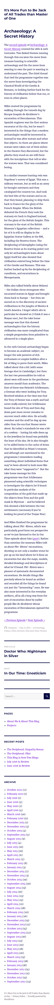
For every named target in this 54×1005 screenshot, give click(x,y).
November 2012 (16, 973)
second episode (18, 44)
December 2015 (15, 822)
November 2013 (16, 924)
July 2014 (12, 891)
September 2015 (16, 834)
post (35, 538)
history (7, 631)
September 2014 (16, 883)
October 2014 (14, 879)
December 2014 (15, 871)
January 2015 (14, 867)
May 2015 (12, 851)
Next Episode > (36, 620)
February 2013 (15, 961)
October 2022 (14, 789)
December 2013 (15, 920)
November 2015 (16, 826)
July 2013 (12, 940)
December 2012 (15, 969)
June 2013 (12, 944)
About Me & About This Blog (23, 721)
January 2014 (14, 916)
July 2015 (12, 842)
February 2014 (15, 912)
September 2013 (16, 932)
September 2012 (16, 981)
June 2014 (12, 895)
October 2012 (14, 977)
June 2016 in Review (18, 765)
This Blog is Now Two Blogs (22, 757)
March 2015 (13, 859)
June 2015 (12, 846)
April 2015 (12, 855)
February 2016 (15, 818)
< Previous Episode (15, 620)
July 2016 (12, 797)
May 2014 (12, 899)
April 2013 (12, 953)
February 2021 (15, 793)
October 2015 (14, 830)
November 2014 (16, 875)
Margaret (12, 628)
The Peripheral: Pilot (19, 753)
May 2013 (12, 948)
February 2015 (15, 863)
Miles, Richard (17, 631)
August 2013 (14, 936)
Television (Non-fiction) (36, 631)
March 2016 (13, 814)
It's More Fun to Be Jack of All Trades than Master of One (26, 14)
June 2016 (12, 802)
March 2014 (13, 908)
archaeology (39, 628)
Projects (11, 725)
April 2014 (12, 904)
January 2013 (14, 965)
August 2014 (14, 887)
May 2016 (12, 806)
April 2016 (13, 810)
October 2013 (14, 928)
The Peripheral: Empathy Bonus (25, 749)
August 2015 (14, 838)
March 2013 (13, 957)
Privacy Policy (19, 996)
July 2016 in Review (18, 761)
